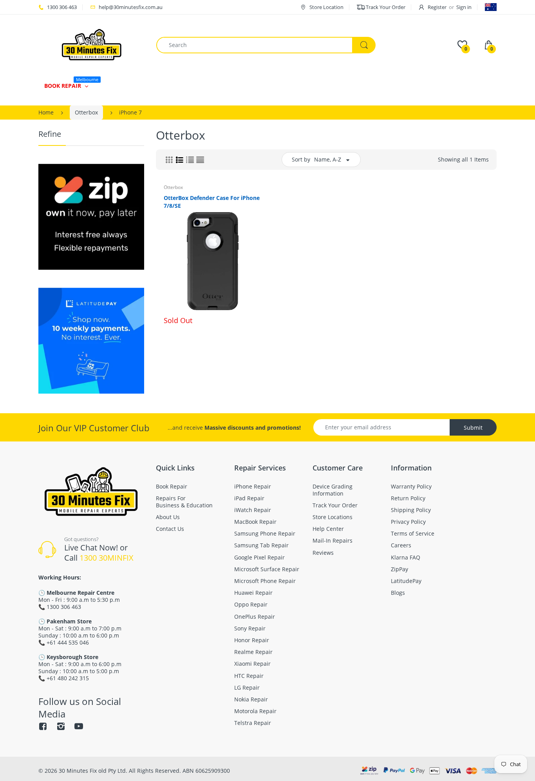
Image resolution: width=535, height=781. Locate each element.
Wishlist (235, 346)
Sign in (464, 7)
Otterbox (86, 112)
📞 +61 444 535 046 (63, 642)
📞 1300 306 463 (59, 606)
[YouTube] (78, 726)
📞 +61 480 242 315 (63, 678)
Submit (473, 427)
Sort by (301, 159)
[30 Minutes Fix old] (91, 44)
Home (46, 112)
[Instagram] (60, 726)
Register (437, 7)
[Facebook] (42, 726)
